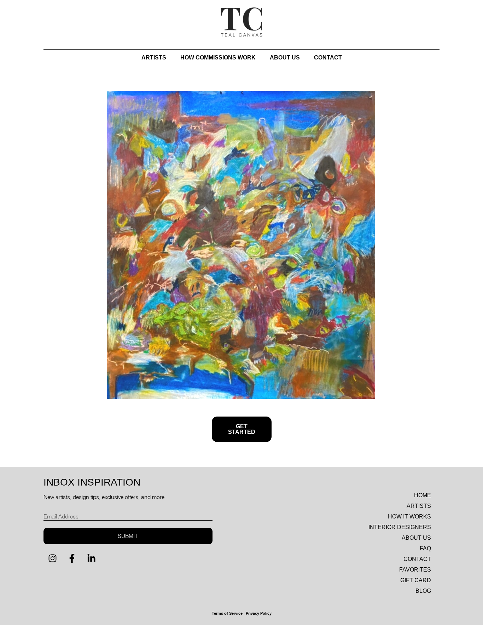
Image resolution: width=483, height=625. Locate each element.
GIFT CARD (415, 580)
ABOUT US (285, 58)
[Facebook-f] (72, 558)
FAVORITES (415, 570)
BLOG (423, 591)
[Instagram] (52, 558)
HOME (422, 495)
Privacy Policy (259, 613)
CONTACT (328, 58)
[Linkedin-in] (91, 558)
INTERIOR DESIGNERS (399, 527)
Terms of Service (227, 613)
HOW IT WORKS (409, 517)
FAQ (425, 548)
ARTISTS (153, 58)
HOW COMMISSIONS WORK (218, 58)
